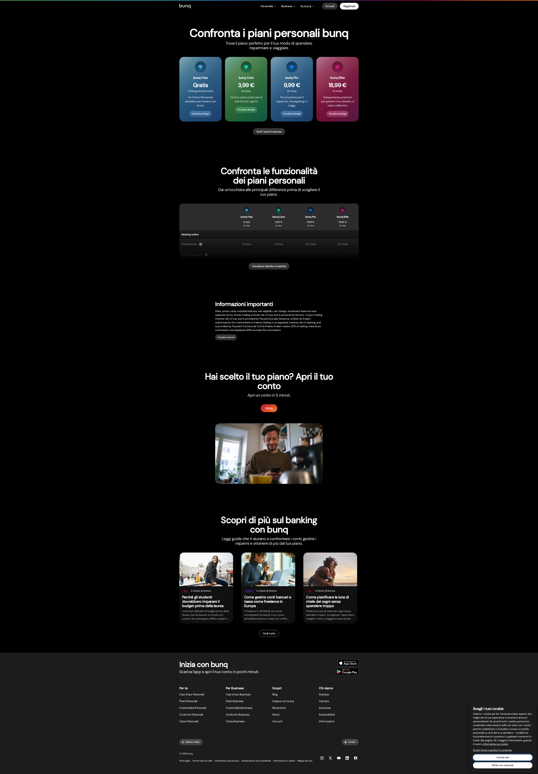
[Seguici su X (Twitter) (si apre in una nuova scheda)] (330, 758)
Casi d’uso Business (238, 694)
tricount (277, 721)
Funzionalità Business (239, 708)
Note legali (184, 760)
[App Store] (348, 662)
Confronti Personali (191, 714)
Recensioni (279, 708)
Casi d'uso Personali (191, 694)
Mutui (276, 714)
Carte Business (235, 721)
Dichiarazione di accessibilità (256, 760)
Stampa (324, 694)
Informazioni (326, 721)
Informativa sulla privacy (227, 760)
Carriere (324, 701)
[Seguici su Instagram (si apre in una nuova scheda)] (322, 758)
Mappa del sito (304, 760)
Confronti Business (237, 714)
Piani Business (235, 701)
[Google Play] (347, 671)
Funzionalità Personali (192, 708)
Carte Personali (188, 721)
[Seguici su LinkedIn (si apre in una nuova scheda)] (347, 758)
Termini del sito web (202, 760)
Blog (275, 694)
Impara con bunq (283, 701)
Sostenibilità (327, 714)
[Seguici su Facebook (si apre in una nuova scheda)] (356, 758)
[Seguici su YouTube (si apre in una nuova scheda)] (339, 758)
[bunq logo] (185, 6)
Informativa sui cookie (284, 760)
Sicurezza (325, 708)
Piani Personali (188, 701)
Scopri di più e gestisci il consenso (492, 750)
